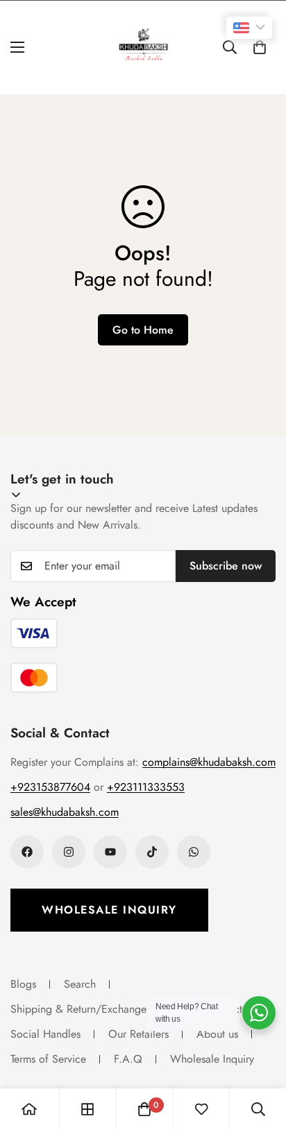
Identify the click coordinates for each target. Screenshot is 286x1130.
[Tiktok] (152, 851)
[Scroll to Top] (261, 1056)
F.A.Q (128, 1059)
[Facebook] (27, 851)
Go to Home (143, 330)
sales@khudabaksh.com (64, 812)
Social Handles (45, 1034)
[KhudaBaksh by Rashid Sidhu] (143, 47)
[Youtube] (110, 851)
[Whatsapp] (193, 851)
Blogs (23, 984)
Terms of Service (48, 1059)
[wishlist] (201, 1109)
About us (217, 1034)
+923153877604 (50, 787)
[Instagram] (68, 851)
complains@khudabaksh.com (209, 762)
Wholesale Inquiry (109, 910)
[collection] (87, 1109)
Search (80, 984)
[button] (260, 47)
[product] (29, 1109)
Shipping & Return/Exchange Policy (94, 1009)
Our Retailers (138, 1034)
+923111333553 (146, 787)
